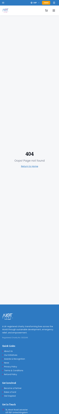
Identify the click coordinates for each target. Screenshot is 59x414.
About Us (8, 351)
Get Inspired (10, 396)
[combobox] (35, 3)
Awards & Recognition (14, 359)
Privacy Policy (10, 366)
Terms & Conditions (13, 370)
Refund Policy (10, 374)
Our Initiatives (10, 355)
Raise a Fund (10, 392)
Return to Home (29, 166)
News (6, 362)
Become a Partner (13, 388)
